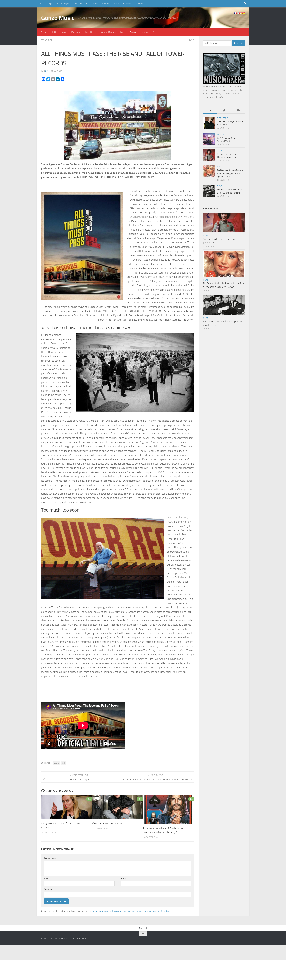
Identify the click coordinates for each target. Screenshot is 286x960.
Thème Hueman (79, 938)
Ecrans (140, 3)
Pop (50, 3)
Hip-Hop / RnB (81, 3)
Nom (47, 878)
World (116, 3)
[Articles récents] (210, 110)
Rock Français (62, 3)
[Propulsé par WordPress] (62, 938)
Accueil (44, 32)
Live (122, 32)
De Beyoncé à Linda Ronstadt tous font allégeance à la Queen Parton (231, 173)
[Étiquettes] (238, 110)
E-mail (124, 878)
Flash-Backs (90, 32)
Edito (54, 32)
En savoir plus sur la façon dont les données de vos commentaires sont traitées (131, 910)
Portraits (75, 32)
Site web (48, 889)
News (64, 32)
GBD (47, 71)
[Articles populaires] (224, 110)
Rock (41, 3)
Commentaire (50, 858)
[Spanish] (243, 13)
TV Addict (133, 32)
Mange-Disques (108, 32)
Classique (128, 3)
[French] (235, 13)
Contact (143, 928)
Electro (105, 3)
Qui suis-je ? (148, 32)
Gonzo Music (57, 18)
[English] (239, 13)
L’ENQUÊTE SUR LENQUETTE (107, 823)
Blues (95, 3)
